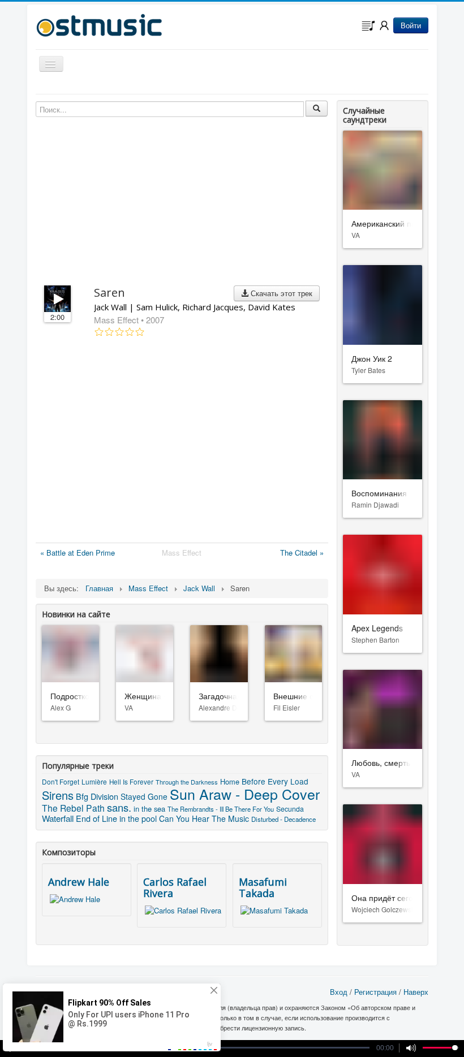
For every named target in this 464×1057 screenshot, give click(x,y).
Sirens (58, 795)
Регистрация (375, 991)
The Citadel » (302, 552)
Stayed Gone (144, 796)
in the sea (149, 808)
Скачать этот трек (280, 293)
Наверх (415, 991)
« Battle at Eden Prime (77, 552)
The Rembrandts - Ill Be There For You (220, 808)
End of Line (96, 818)
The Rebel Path (73, 808)
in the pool (138, 818)
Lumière (94, 781)
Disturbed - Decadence (283, 819)
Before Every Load (275, 781)
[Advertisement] (182, 442)
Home (229, 781)
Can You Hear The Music (204, 818)
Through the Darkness (187, 781)
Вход (338, 991)
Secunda (290, 809)
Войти (411, 25)
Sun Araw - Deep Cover (245, 793)
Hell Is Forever (131, 781)
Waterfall (58, 818)
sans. (119, 807)
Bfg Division (97, 796)
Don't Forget (60, 781)
